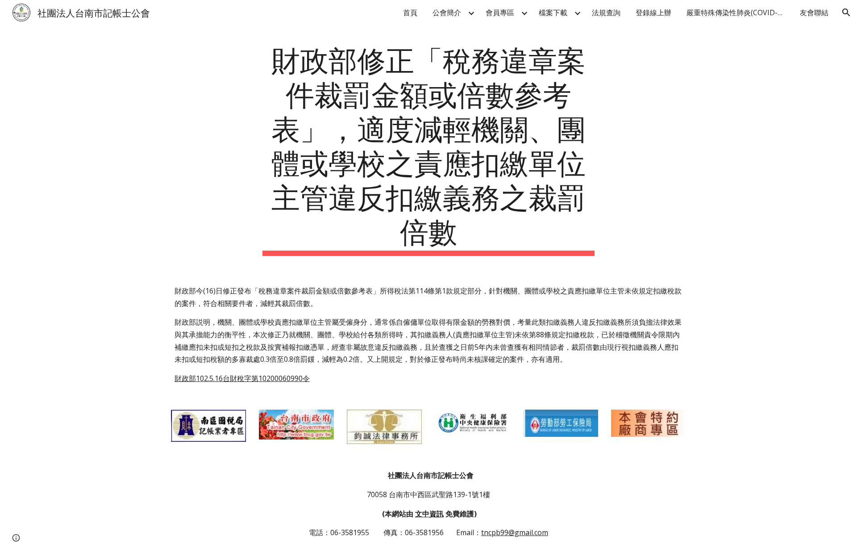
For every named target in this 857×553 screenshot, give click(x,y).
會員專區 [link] (500, 12)
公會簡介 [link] (447, 12)
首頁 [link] (410, 12)
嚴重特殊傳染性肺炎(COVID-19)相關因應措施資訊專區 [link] (737, 12)
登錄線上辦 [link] (653, 12)
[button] (846, 12)
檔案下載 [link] (553, 12)
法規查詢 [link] (606, 12)
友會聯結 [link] (814, 12)
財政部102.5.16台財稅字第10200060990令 (242, 378)
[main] (428, 149)
